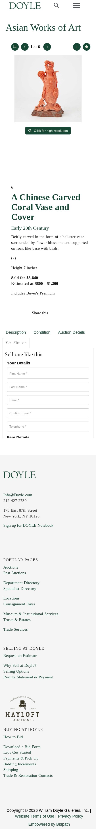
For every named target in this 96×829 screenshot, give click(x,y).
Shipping (10, 769)
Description (16, 332)
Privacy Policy (70, 816)
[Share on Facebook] (55, 313)
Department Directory (21, 582)
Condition (41, 332)
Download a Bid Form (22, 747)
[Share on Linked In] (74, 313)
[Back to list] (15, 47)
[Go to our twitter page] (17, 552)
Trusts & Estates (17, 619)
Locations (11, 598)
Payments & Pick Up (20, 758)
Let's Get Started (17, 752)
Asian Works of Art (43, 27)
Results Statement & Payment (28, 677)
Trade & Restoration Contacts (28, 775)
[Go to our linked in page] (26, 552)
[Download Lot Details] (77, 47)
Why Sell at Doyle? (19, 665)
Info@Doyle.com (17, 495)
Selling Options (16, 671)
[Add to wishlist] (86, 47)
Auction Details (71, 332)
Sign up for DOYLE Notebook (28, 525)
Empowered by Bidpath (49, 824)
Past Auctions (14, 573)
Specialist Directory (19, 588)
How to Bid (13, 737)
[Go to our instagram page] (84, 313)
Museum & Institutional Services (30, 614)
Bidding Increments (19, 764)
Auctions (10, 567)
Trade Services (15, 629)
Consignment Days (19, 604)
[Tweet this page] (65, 313)
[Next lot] (47, 47)
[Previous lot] (25, 47)
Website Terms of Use (34, 816)
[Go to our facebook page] (7, 552)
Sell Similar (16, 343)
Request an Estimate (20, 655)
